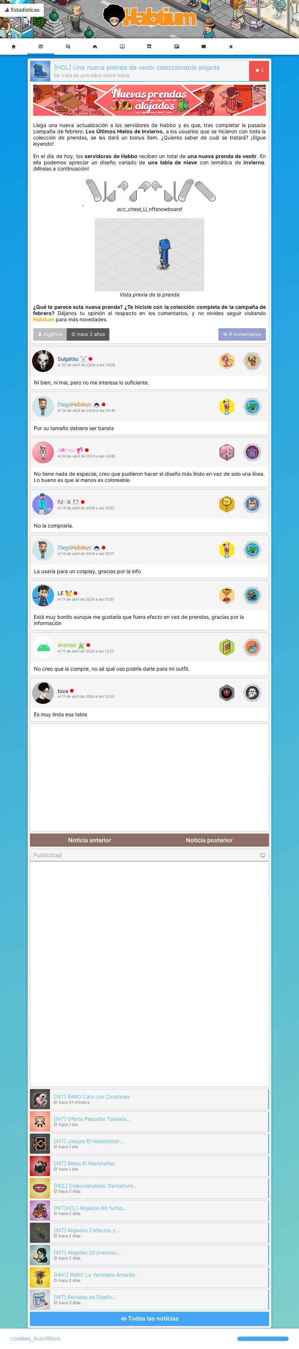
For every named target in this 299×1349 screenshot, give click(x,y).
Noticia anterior (89, 840)
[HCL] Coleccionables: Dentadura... (95, 1186)
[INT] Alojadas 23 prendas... (87, 1252)
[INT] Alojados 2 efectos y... (87, 1230)
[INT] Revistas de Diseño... (85, 1297)
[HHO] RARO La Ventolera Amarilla (94, 1275)
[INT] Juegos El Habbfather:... (89, 1141)
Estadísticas (24, 10)
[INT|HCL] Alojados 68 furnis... (90, 1208)
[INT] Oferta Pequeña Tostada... (92, 1119)
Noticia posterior (209, 840)
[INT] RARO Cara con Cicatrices (91, 1096)
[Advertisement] (149, 778)
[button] (262, 1339)
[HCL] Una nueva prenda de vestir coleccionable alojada (137, 67)
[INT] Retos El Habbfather (84, 1163)
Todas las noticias (153, 1318)
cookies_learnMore (35, 1338)
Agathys (52, 334)
